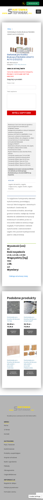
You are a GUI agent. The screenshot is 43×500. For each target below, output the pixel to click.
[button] (29, 39)
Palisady (7, 466)
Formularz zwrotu (10, 492)
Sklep (9, 29)
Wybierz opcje (13, 332)
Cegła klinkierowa (10, 475)
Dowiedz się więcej (13, 372)
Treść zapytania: (12, 91)
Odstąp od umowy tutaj (18, 276)
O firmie (7, 430)
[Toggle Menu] (38, 11)
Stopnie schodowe (10, 458)
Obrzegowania (9, 470)
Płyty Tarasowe (9, 445)
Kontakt (6, 434)
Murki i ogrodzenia (10, 462)
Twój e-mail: (11, 83)
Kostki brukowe (9, 449)
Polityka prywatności (11, 488)
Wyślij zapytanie (21, 113)
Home (6, 425)
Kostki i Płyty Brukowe (20, 64)
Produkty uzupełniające (12, 453)
